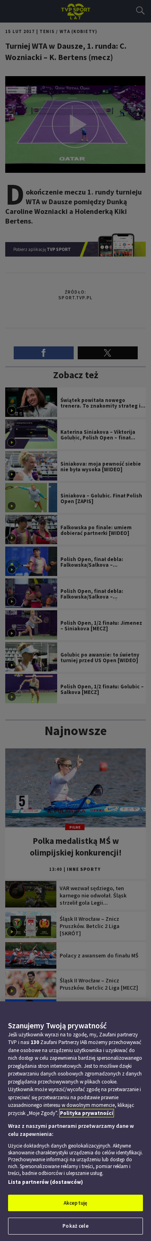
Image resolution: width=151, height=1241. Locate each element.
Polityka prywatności (86, 1113)
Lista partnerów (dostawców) (45, 1182)
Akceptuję (75, 1203)
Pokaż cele (75, 1225)
